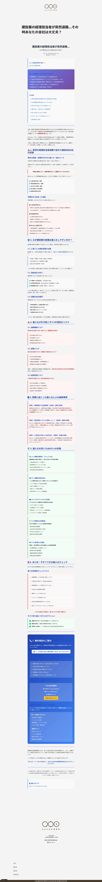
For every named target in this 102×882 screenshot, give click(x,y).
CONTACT (16, 874)
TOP (14, 863)
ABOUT (15, 870)
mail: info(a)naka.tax (51, 840)
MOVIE (15, 867)
